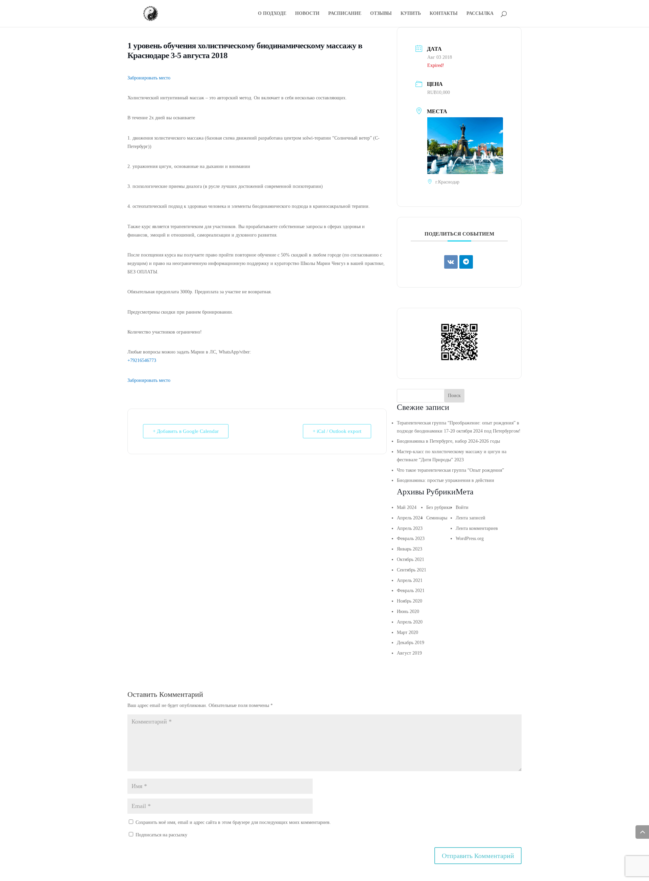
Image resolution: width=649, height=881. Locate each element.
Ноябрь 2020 (409, 601)
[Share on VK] (451, 262)
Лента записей (470, 517)
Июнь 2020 (408, 611)
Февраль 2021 (411, 590)
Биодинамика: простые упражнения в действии (445, 480)
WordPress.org (470, 538)
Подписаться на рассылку (160, 834)
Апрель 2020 (410, 622)
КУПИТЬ (411, 13)
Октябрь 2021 (410, 559)
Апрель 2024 (410, 517)
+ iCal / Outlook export (337, 431)
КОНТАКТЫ (444, 13)
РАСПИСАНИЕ (344, 13)
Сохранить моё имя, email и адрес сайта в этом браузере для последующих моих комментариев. (233, 822)
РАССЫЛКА (480, 13)
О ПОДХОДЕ (272, 13)
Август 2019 (409, 653)
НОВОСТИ (307, 13)
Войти (462, 507)
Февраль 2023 (411, 538)
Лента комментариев (477, 528)
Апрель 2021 (410, 580)
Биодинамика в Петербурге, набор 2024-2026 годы (448, 441)
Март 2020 (407, 632)
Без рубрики (439, 507)
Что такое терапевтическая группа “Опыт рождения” (450, 470)
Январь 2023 (409, 549)
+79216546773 (141, 360)
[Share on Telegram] (466, 262)
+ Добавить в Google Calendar (186, 431)
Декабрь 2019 (410, 642)
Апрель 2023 (410, 528)
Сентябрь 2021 (411, 569)
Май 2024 (406, 507)
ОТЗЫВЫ (381, 13)
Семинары (436, 517)
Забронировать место (148, 77)
